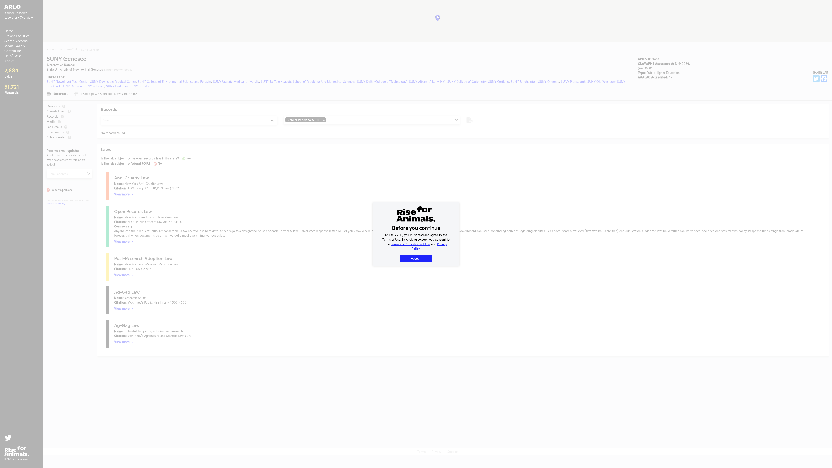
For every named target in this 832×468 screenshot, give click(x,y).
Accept (416, 258)
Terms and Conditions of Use (410, 244)
